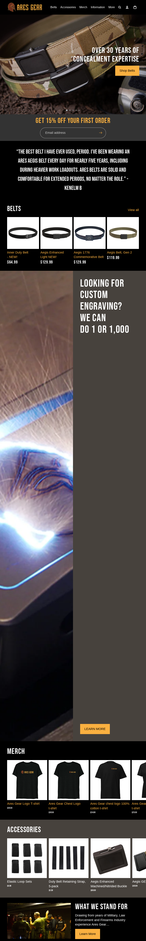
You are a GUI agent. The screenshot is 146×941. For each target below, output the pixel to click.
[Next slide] (69, 233)
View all (133, 210)
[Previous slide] (43, 233)
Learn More (87, 934)
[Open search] (120, 7)
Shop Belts (127, 70)
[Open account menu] (127, 7)
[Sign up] (100, 132)
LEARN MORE (95, 729)
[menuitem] (112, 7)
